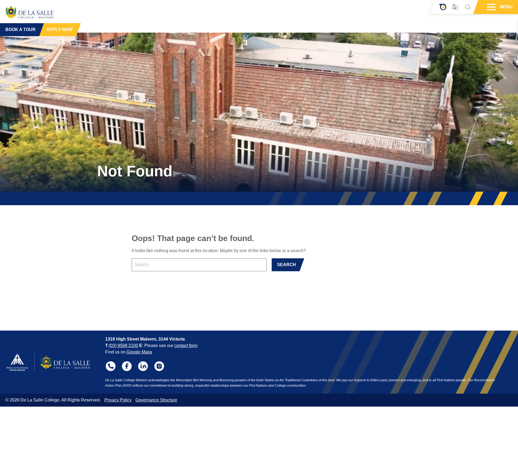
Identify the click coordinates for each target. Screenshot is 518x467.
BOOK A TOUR (20, 29)
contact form (185, 345)
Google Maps (139, 352)
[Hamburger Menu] (491, 7)
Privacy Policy (118, 400)
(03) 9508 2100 (123, 345)
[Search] (468, 7)
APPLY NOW (59, 29)
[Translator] (455, 7)
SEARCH (286, 264)
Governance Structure (156, 400)
